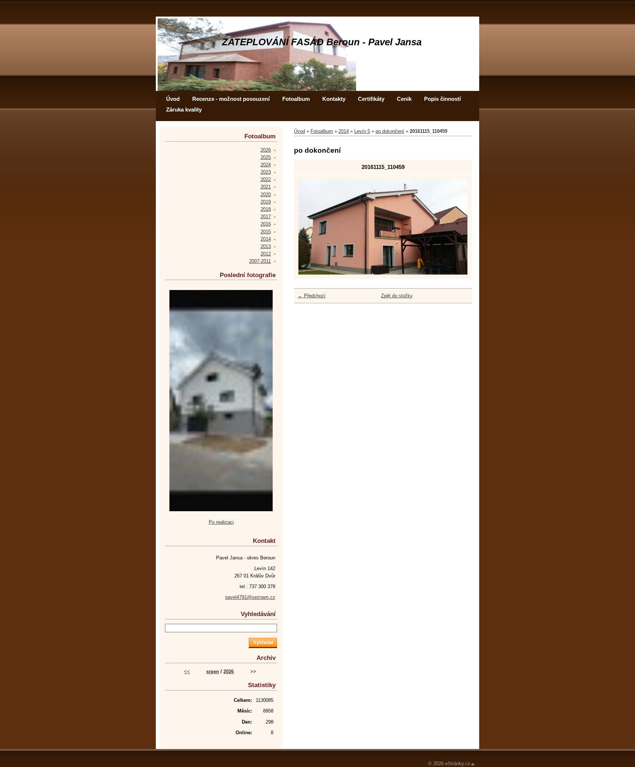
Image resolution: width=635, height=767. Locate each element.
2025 (266, 157)
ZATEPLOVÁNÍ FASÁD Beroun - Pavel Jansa (321, 42)
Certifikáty (371, 99)
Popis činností (442, 99)
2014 (343, 131)
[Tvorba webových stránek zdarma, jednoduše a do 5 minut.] (473, 764)
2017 (266, 216)
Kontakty (333, 99)
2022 (266, 179)
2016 (266, 224)
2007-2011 (260, 261)
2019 (266, 202)
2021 (266, 187)
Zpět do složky (397, 295)
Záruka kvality (184, 109)
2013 (266, 246)
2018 (266, 209)
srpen (212, 671)
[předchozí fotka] (310, 227)
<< (187, 671)
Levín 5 (362, 131)
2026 (266, 150)
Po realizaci (221, 522)
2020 (266, 194)
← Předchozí (312, 295)
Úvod (173, 99)
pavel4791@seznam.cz (250, 597)
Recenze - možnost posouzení (231, 99)
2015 (266, 231)
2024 (266, 164)
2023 (266, 172)
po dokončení (390, 131)
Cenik (404, 99)
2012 (266, 254)
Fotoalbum (296, 99)
